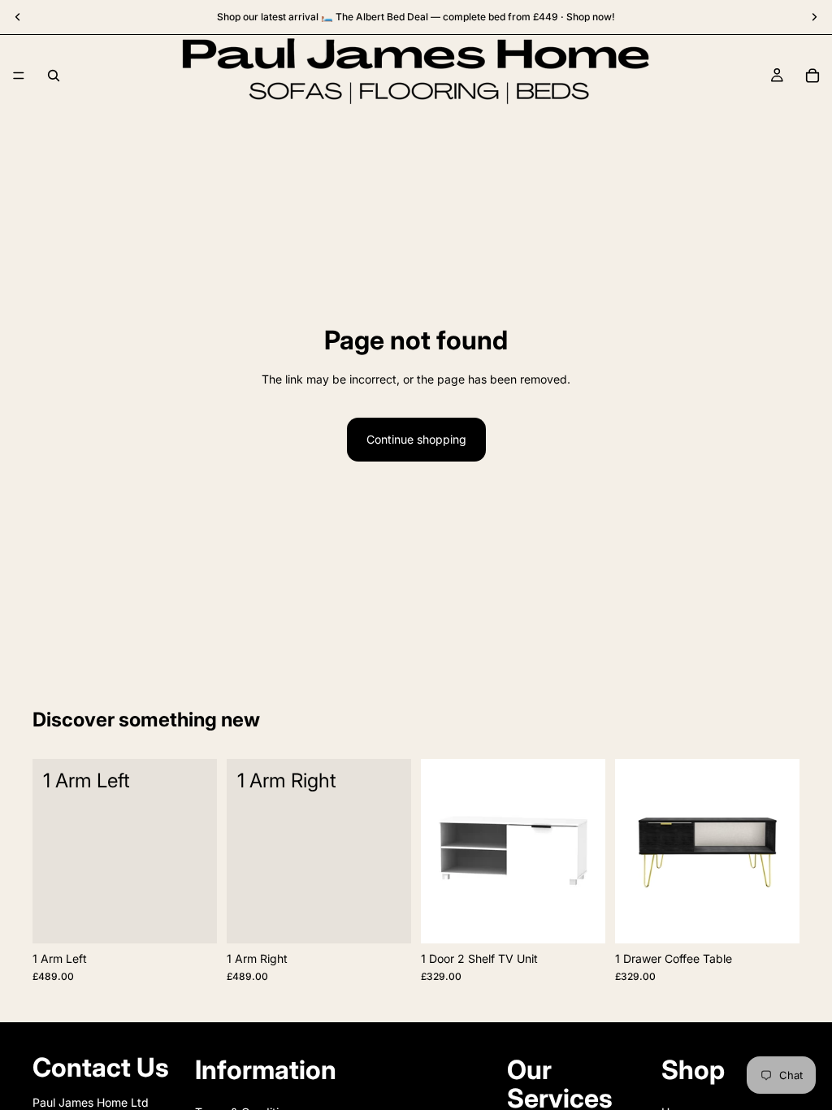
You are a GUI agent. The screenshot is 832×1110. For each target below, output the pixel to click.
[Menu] (18, 75)
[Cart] (812, 75)
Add (205, 918)
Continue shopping (416, 439)
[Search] (54, 75)
